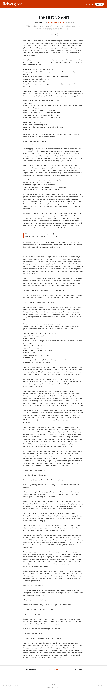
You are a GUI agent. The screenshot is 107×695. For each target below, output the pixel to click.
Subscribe (99, 4)
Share (52, 34)
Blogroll (58, 687)
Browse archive (53, 669)
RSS (53, 687)
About (48, 687)
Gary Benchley (40, 22)
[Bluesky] (52, 684)
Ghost (102, 686)
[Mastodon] (55, 684)
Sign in (91, 4)
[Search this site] (86, 4)
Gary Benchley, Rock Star (55, 22)
